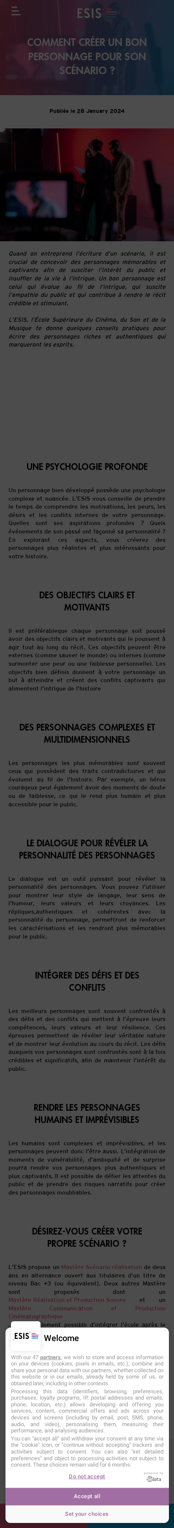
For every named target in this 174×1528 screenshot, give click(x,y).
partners (50, 1357)
